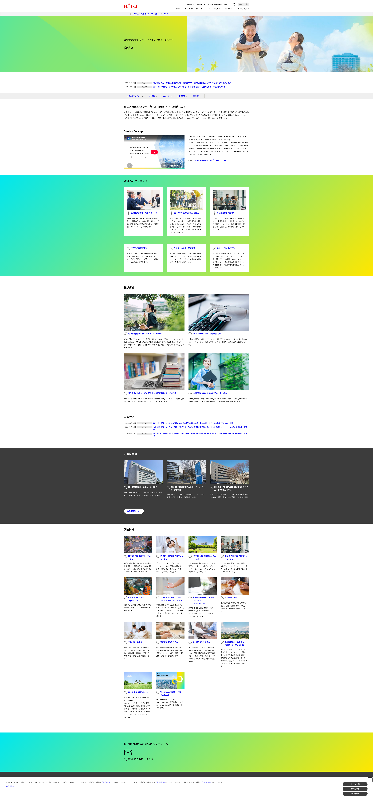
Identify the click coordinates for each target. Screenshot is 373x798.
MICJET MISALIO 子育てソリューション (171, 557)
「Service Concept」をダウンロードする (209, 160)
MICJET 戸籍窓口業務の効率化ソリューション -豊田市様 (188, 488)
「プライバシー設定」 (206, 782)
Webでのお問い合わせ (141, 759)
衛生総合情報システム (201, 642)
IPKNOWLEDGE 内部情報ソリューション (236, 557)
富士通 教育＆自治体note (138, 692)
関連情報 (196, 96)
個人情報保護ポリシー (11, 786)
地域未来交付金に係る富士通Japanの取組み (145, 334)
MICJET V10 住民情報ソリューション (139, 557)
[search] (247, 4)
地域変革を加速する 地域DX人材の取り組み (210, 393)
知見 (197, 9)
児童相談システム (135, 642)
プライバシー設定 (355, 784)
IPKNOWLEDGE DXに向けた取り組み (208, 334)
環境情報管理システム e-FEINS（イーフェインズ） (235, 643)
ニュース (166, 96)
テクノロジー (229, 9)
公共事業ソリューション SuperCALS (138, 599)
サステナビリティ (243, 9)
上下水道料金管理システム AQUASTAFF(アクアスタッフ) (172, 599)
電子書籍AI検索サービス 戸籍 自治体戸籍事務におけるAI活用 (152, 393)
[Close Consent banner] (370, 779)
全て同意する (355, 793)
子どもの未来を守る (139, 248)
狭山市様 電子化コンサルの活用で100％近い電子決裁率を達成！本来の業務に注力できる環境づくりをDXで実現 (193, 423)
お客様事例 (181, 96)
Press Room (201, 4)
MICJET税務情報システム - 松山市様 (142, 487)
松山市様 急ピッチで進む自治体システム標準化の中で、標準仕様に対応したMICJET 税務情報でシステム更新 (192, 83)
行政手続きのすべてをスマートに (144, 213)
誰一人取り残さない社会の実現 (186, 213)
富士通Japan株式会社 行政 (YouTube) (170, 693)
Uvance (203, 9)
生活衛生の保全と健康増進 (184, 248)
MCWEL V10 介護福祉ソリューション (204, 557)
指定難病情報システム (169, 642)
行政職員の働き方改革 (226, 213)
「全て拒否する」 (160, 782)
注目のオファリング (134, 96)
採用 (225, 4)
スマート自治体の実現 (226, 248)
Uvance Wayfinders (215, 9)
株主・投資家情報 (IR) (215, 4)
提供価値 (152, 96)
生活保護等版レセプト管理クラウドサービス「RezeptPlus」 (204, 601)
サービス (188, 9)
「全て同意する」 (106, 782)
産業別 (178, 9)
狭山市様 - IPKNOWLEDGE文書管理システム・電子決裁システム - (231, 488)
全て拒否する (355, 789)
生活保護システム (232, 598)
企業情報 (189, 4)
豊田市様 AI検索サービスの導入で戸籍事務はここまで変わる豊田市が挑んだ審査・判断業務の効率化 (189, 87)
